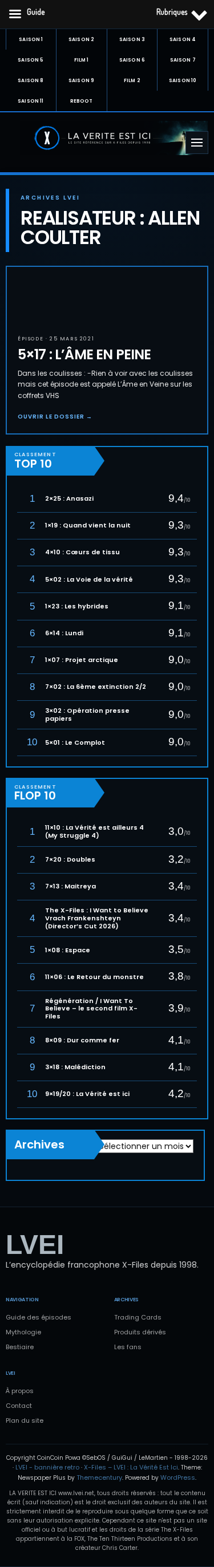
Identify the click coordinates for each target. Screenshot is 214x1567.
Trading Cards (137, 1317)
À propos (20, 1390)
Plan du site (24, 1420)
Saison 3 (132, 39)
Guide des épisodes (38, 1317)
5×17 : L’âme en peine (84, 354)
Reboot (81, 101)
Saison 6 (132, 59)
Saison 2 (81, 39)
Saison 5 (30, 59)
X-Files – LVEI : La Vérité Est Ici (131, 1467)
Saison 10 (182, 80)
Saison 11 (30, 101)
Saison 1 (31, 39)
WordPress (177, 1477)
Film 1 (81, 59)
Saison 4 (182, 39)
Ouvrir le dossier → (55, 416)
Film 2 (132, 80)
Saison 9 (81, 80)
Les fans (128, 1346)
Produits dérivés (140, 1332)
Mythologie (23, 1332)
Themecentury (99, 1477)
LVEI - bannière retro (47, 1467)
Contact (19, 1405)
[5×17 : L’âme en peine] (35, 295)
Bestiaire (20, 1346)
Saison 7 (183, 59)
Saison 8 (30, 80)
